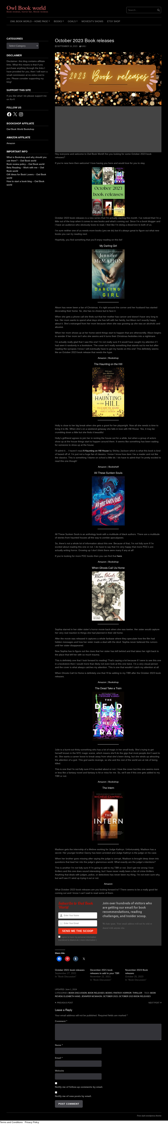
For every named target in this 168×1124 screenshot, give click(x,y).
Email (59, 1058)
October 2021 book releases (69, 970)
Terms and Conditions (11, 1122)
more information (87, 940)
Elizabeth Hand (71, 996)
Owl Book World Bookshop (20, 129)
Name (59, 1045)
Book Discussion (78, 993)
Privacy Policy (32, 1122)
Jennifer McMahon (91, 996)
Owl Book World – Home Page (30, 22)
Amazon (102, 358)
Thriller (137, 993)
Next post (153, 1003)
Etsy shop (113, 21)
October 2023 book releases (135, 996)
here (119, 556)
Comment (61, 1021)
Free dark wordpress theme (149, 1116)
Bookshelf (113, 466)
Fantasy (117, 993)
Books (59, 22)
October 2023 (110, 996)
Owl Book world (26, 7)
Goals (73, 22)
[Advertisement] (108, 129)
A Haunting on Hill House (96, 450)
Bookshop (113, 358)
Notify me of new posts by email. (73, 1096)
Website (59, 1070)
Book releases (96, 993)
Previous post (65, 1003)
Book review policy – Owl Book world (25, 164)
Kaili (83, 46)
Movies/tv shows (92, 21)
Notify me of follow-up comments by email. (79, 1087)
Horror (127, 993)
